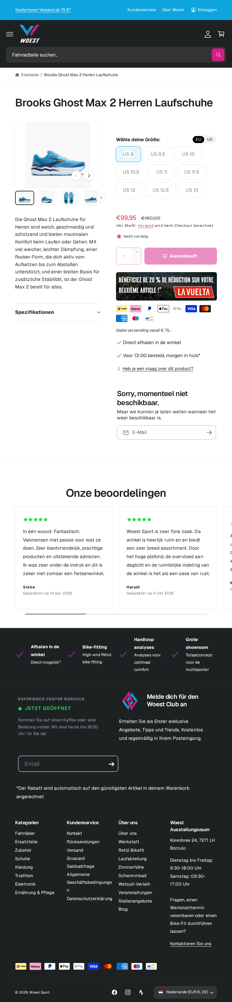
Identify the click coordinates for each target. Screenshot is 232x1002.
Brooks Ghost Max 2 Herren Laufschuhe (81, 74)
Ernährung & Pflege (34, 892)
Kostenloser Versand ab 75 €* (43, 9)
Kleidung (24, 867)
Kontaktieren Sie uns (190, 943)
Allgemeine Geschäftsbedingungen (89, 882)
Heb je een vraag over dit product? (158, 368)
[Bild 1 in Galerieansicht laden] (24, 198)
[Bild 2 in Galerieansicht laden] (46, 198)
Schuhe (22, 858)
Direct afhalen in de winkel (152, 342)
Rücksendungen (83, 841)
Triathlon (24, 875)
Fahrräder (25, 833)
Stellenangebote (135, 901)
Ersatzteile (26, 841)
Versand (145, 225)
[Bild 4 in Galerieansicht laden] (90, 198)
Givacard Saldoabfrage (80, 862)
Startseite (30, 74)
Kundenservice (141, 9)
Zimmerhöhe (131, 867)
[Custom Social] (141, 992)
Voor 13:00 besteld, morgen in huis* (161, 355)
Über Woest (173, 9)
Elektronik (25, 884)
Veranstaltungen (135, 892)
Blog (123, 909)
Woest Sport (39, 992)
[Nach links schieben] (76, 176)
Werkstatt (128, 841)
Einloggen (207, 9)
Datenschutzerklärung (89, 898)
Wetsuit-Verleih (134, 884)
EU (198, 139)
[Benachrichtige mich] (209, 432)
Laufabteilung (132, 858)
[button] (9, 34)
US (210, 139)
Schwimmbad (132, 875)
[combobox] (116, 55)
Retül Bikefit (131, 850)
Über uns (127, 833)
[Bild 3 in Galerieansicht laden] (68, 198)
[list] (116, 557)
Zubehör (23, 850)
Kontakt (74, 833)
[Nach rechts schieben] (89, 176)
